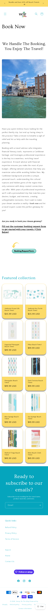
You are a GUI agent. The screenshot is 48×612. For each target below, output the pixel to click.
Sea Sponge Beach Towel (34, 417)
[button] (5, 14)
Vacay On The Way (22, 601)
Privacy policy (27, 604)
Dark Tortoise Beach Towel (35, 381)
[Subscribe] (40, 505)
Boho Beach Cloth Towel (34, 454)
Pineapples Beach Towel (11, 381)
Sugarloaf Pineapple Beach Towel (12, 345)
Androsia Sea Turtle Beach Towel (35, 309)
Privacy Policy (11, 533)
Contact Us (9, 562)
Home (7, 556)
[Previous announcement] (5, 3)
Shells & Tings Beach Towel (12, 454)
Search (8, 550)
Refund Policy (11, 527)
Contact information (25, 608)
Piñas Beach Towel (34, 344)
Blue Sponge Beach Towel (12, 417)
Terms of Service (12, 539)
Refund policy (14, 604)
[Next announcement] (43, 3)
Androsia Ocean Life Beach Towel (12, 309)
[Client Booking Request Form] (24, 266)
